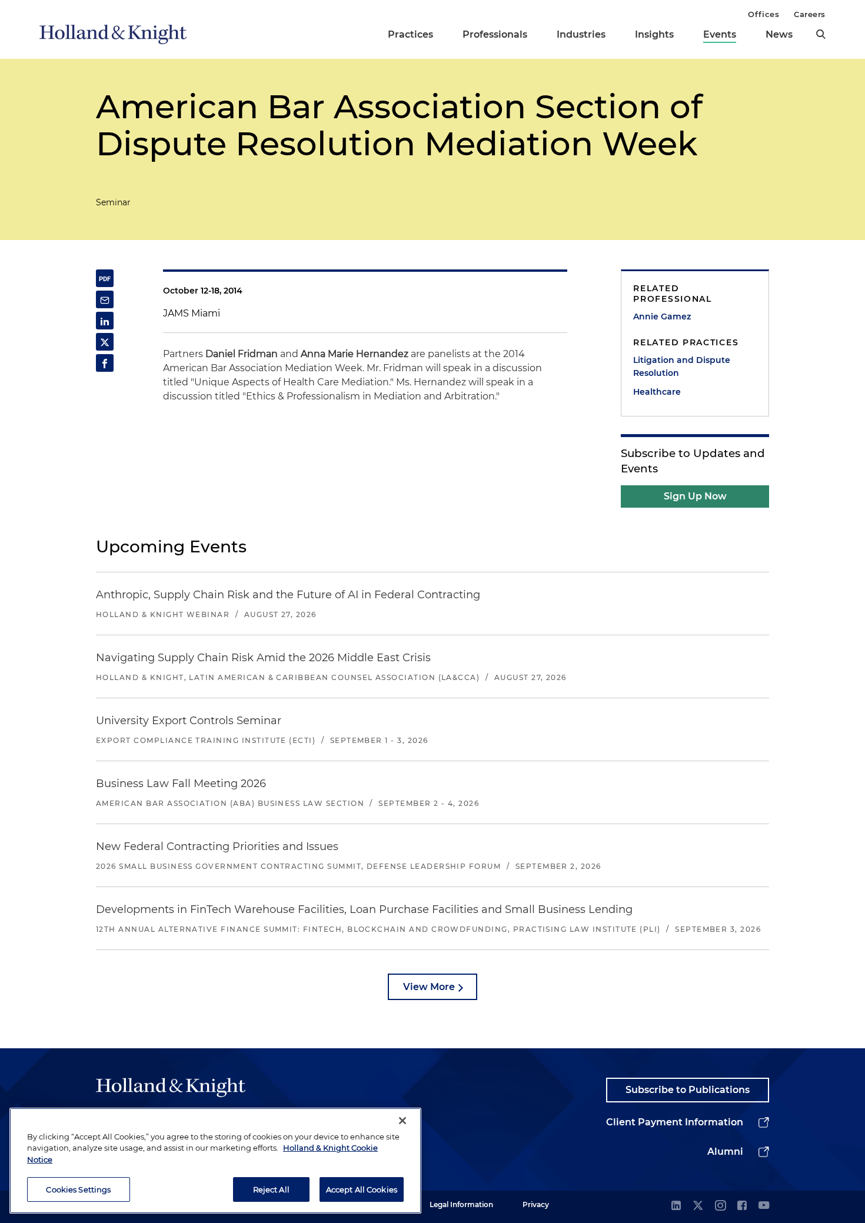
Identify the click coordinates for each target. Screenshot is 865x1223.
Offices (763, 14)
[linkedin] (676, 1206)
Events (719, 34)
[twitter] (698, 1206)
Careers (810, 14)
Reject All (271, 1189)
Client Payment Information (674, 1122)
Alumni (725, 1151)
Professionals (495, 34)
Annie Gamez (662, 316)
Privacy (536, 1204)
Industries (581, 34)
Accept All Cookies (361, 1189)
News (779, 34)
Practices (410, 34)
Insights (654, 34)
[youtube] (763, 1206)
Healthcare (657, 391)
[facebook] (742, 1206)
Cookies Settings (78, 1189)
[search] (821, 34)
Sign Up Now (695, 496)
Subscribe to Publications (688, 1089)
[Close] (402, 1121)
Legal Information (461, 1204)
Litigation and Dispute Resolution (681, 366)
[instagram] (720, 1206)
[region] (215, 1161)
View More (429, 986)
